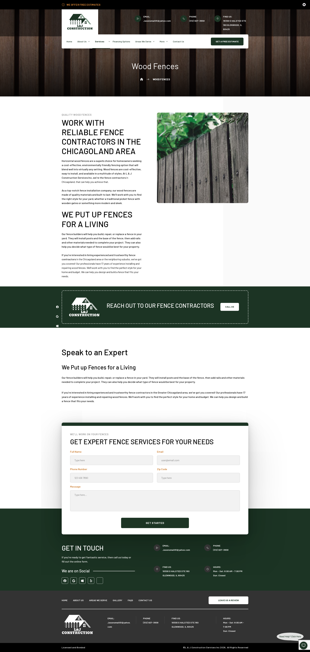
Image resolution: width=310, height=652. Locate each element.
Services (99, 41)
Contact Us (178, 41)
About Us (82, 41)
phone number (78, 469)
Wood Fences (161, 79)
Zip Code (162, 469)
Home (69, 41)
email (160, 451)
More (162, 41)
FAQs (130, 600)
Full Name (76, 451)
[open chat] (303, 645)
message (75, 486)
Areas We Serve (143, 41)
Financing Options (121, 41)
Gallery (117, 600)
